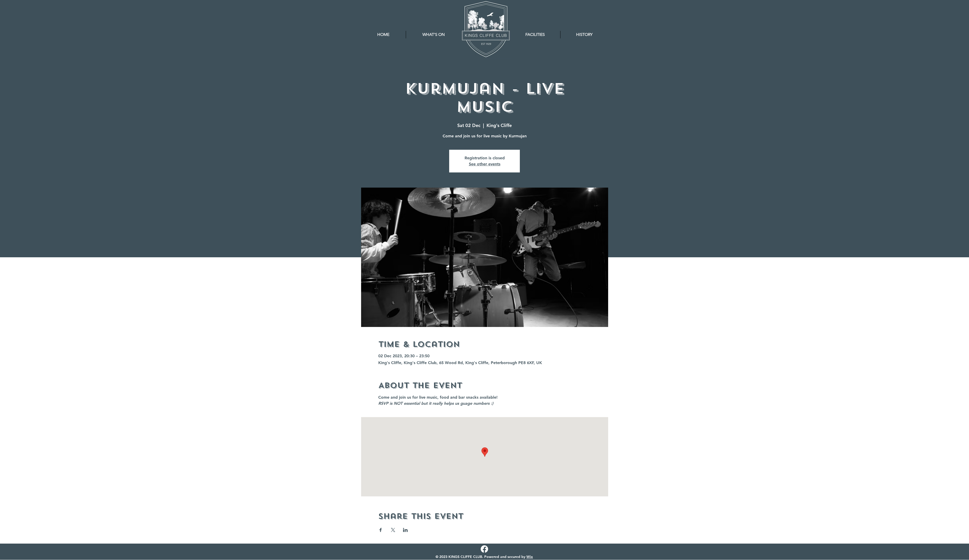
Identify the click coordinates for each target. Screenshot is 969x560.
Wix (529, 556)
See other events (484, 164)
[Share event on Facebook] (380, 530)
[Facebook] (484, 549)
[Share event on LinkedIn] (405, 530)
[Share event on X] (393, 530)
